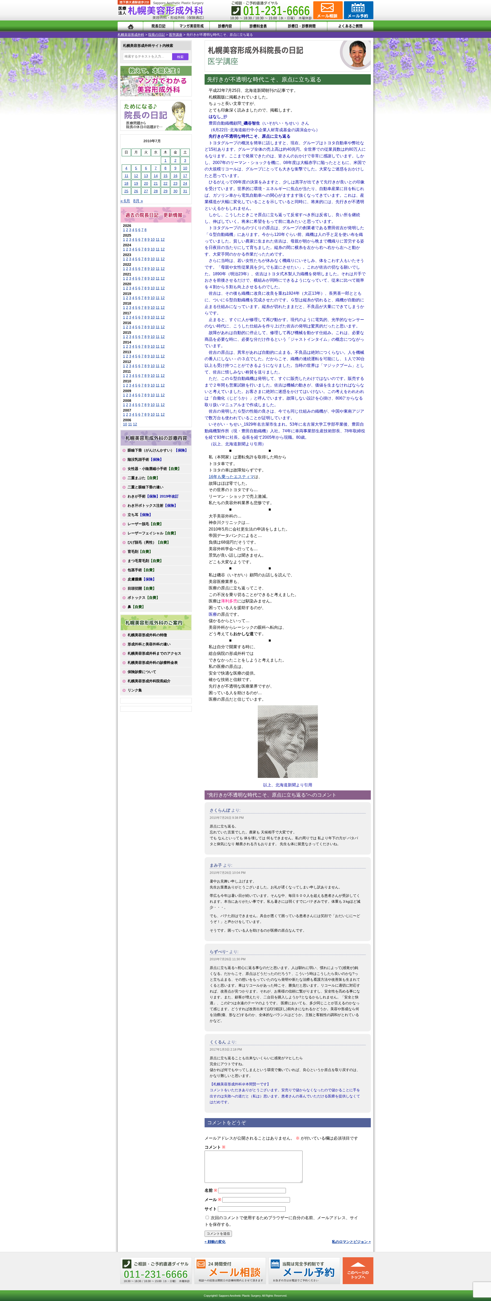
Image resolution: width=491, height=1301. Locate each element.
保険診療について (142, 672)
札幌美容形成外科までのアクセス (154, 653)
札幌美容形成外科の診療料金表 (153, 662)
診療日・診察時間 (301, 26)
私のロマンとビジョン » (351, 1242)
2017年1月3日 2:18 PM (226, 1049)
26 (136, 191)
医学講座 (175, 35)
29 (165, 191)
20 (146, 183)
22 (165, 183)
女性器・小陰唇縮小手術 (154, 469)
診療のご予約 (358, 10)
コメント (215, 1147)
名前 (211, 1190)
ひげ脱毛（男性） (149, 542)
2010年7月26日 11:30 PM (228, 959)
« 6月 (125, 201)
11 (126, 176)
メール (213, 1199)
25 (126, 191)
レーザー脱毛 (145, 524)
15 (165, 176)
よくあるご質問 (350, 26)
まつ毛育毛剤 (145, 561)
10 (185, 168)
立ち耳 (140, 515)
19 (136, 183)
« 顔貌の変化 (215, 1242)
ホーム (130, 26)
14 (156, 176)
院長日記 (158, 26)
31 (185, 191)
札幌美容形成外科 (131, 35)
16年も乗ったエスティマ (231, 477)
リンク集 (135, 690)
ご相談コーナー (327, 10)
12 (136, 176)
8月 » (138, 201)
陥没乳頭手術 (145, 459)
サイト (211, 1209)
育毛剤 (140, 551)
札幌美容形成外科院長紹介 (149, 681)
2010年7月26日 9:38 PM (227, 817)
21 (156, 183)
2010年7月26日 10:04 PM (228, 872)
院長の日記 (156, 35)
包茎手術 (142, 570)
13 (146, 176)
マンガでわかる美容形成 (191, 26)
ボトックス (144, 598)
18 (126, 183)
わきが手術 (153, 496)
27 (146, 191)
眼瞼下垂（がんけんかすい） (158, 450)
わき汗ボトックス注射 (153, 505)
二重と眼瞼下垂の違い (145, 487)
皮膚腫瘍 (142, 579)
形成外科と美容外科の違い (149, 644)
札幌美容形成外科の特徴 (147, 635)
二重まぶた (144, 478)
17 (185, 176)
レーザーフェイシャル (153, 533)
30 (175, 191)
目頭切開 (142, 588)
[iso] (288, 741)
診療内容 (225, 26)
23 (175, 183)
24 (185, 183)
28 (156, 191)
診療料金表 (258, 26)
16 (175, 176)
